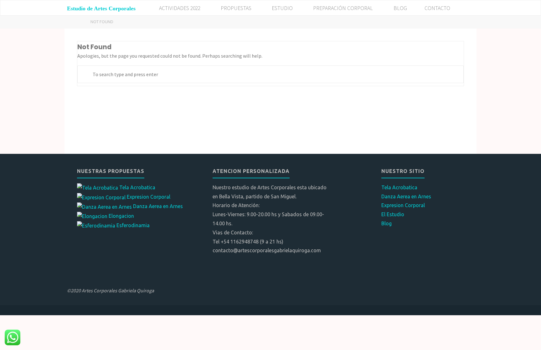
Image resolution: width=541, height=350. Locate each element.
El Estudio (392, 214)
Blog (386, 223)
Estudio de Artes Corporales (101, 8)
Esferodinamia (133, 225)
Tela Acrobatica (137, 187)
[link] (466, 8)
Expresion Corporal (148, 197)
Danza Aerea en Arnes (158, 206)
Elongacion (121, 216)
